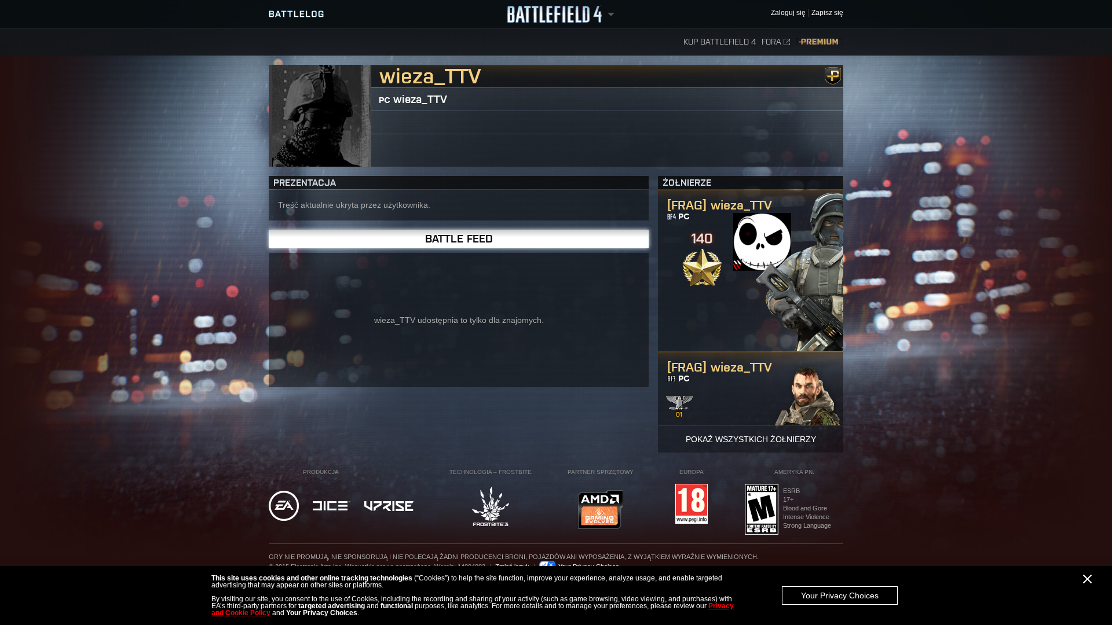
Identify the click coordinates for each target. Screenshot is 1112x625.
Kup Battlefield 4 (719, 42)
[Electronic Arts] (284, 507)
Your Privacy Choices (840, 595)
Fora (771, 42)
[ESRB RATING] (761, 510)
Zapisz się (827, 13)
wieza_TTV (420, 99)
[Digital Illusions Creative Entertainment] (331, 506)
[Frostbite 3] (490, 507)
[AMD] (600, 510)
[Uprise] (389, 507)
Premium (819, 42)
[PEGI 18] (691, 504)
